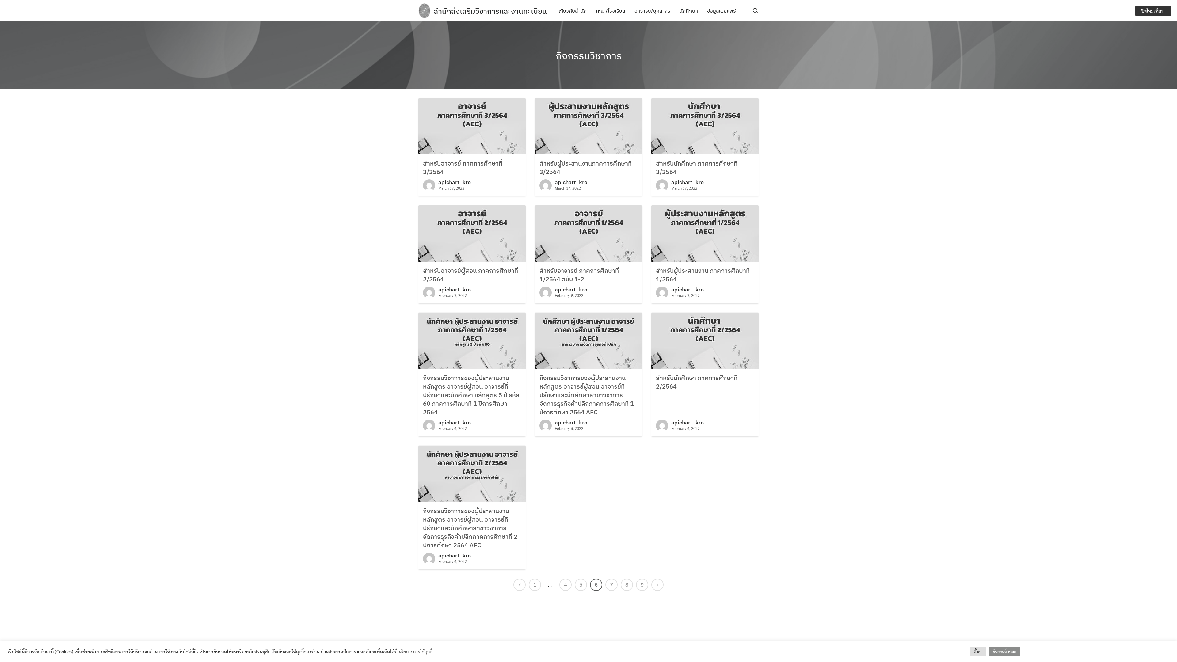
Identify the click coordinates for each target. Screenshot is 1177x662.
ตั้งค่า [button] (978, 651)
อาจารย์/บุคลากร (652, 11)
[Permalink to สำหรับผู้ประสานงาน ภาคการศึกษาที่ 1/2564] (705, 233)
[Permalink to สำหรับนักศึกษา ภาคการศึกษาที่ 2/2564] (705, 340)
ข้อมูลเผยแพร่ (721, 11)
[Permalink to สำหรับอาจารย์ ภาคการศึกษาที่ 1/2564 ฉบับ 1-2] (588, 233)
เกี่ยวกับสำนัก (572, 11)
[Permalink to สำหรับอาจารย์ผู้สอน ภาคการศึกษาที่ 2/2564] (472, 233)
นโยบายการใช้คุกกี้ (415, 651)
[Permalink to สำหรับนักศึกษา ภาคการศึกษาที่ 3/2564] (705, 125)
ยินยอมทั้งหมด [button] (1004, 651)
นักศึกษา (689, 11)
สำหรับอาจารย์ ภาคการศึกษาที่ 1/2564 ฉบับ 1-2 (579, 274)
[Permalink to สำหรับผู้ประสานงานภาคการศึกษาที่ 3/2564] (588, 125)
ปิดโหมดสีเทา (1153, 10)
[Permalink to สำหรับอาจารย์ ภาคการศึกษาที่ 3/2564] (472, 125)
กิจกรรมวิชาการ (589, 55)
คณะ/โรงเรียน (610, 11)
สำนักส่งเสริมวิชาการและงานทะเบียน (490, 11)
